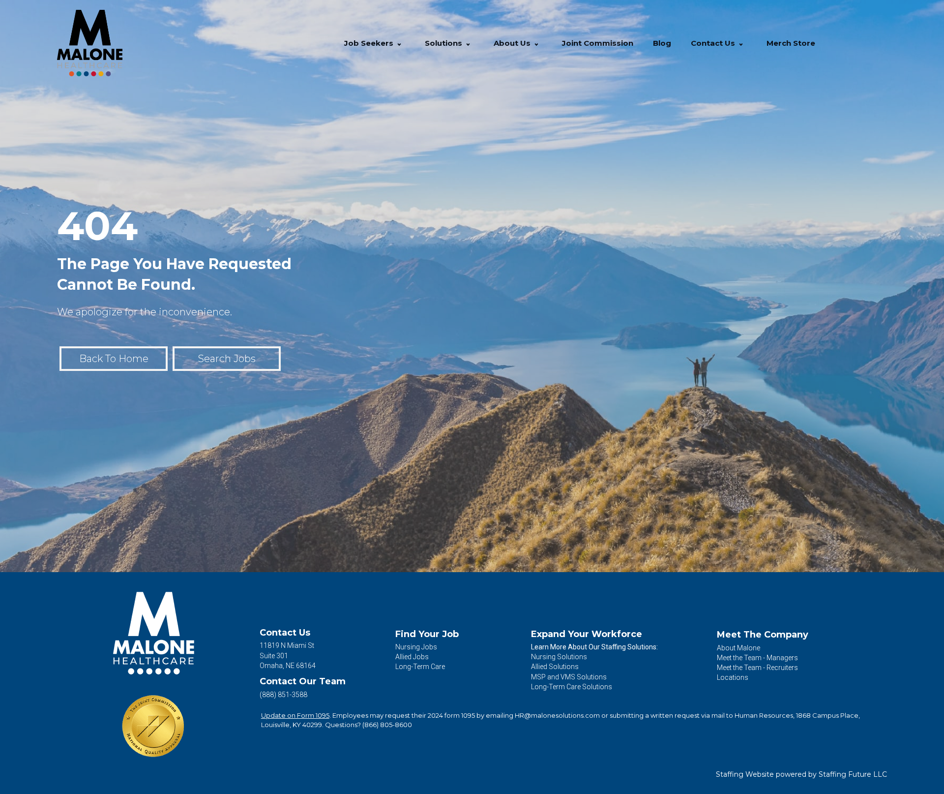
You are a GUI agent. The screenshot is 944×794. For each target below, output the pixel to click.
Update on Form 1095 (295, 715)
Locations (732, 677)
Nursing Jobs (416, 647)
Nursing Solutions (559, 657)
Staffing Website (745, 774)
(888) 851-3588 (283, 695)
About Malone (738, 648)
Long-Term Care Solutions (571, 687)
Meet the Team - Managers (757, 658)
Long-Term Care (420, 667)
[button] (399, 43)
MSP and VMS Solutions (569, 677)
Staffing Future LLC (853, 774)
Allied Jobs (412, 657)
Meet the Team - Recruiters (757, 668)
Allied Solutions (555, 667)
